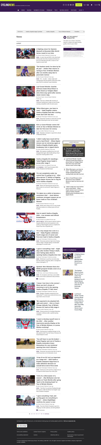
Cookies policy (70, 431)
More (80, 10)
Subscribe (79, 4)
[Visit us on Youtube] (71, 5)
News (23, 10)
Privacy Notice (79, 52)
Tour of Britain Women (64, 31)
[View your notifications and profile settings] (91, 4)
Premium (49, 10)
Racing (29, 10)
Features (74, 10)
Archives (47, 413)
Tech (55, 10)
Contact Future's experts (40, 431)
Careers (35, 435)
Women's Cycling (39, 10)
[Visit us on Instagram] (68, 5)
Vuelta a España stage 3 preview (34, 31)
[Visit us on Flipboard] (73, 5)
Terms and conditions (22, 431)
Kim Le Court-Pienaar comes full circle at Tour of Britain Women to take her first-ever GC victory (75, 180)
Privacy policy (53, 431)
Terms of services (78, 51)
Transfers (77, 31)
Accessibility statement (22, 435)
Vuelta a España (50, 31)
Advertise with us (54, 435)
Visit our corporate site (69, 421)
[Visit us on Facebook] (64, 5)
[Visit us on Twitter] (66, 5)
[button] (97, 5)
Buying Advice (64, 10)
